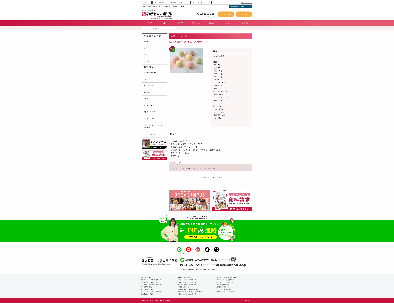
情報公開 (147, 2)
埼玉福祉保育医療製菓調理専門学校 (188, 289)
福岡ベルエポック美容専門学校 (187, 282)
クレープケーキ (149, 86)
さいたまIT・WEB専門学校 (223, 289)
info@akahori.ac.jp (233, 265)
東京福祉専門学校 (184, 287)
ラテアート (147, 99)
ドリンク (146, 61)
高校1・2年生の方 (147, 6)
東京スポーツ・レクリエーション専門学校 (190, 291)
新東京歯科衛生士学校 (147, 289)
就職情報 (211, 23)
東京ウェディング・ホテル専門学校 (151, 284)
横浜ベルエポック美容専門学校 (149, 282)
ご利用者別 (244, 23)
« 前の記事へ (204, 177)
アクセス (207, 2)
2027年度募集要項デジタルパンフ (238, 6)
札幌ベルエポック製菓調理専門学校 (151, 280)
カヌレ (146, 79)
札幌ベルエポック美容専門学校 (225, 282)
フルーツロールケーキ (151, 72)
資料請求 (244, 14)
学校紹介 (149, 23)
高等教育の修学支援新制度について (179, 2)
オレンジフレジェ (149, 118)
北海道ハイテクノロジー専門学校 (225, 291)
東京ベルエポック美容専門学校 (225, 280)
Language (246, 2)
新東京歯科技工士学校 (222, 287)
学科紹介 (165, 23)
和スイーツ (147, 48)
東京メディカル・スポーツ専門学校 (151, 291)
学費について (196, 23)
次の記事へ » (217, 177)
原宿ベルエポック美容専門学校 (187, 280)
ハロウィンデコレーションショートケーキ (154, 126)
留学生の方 (157, 6)
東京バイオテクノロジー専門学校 (188, 284)
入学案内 (180, 23)
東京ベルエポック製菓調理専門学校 (226, 277)
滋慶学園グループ (146, 277)
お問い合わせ (196, 2)
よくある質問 (185, 6)
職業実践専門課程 (159, 2)
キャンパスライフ (228, 23)
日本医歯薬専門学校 (146, 287)
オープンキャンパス (226, 14)
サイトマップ (249, 300)
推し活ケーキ (148, 105)
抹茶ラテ (146, 92)
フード (146, 54)
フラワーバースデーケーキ (152, 112)
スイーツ (146, 41)
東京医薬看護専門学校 (222, 284)
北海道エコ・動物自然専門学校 (187, 294)
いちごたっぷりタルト (151, 134)
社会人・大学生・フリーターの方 (171, 6)
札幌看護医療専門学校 (147, 294)
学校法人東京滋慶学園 (185, 277)
